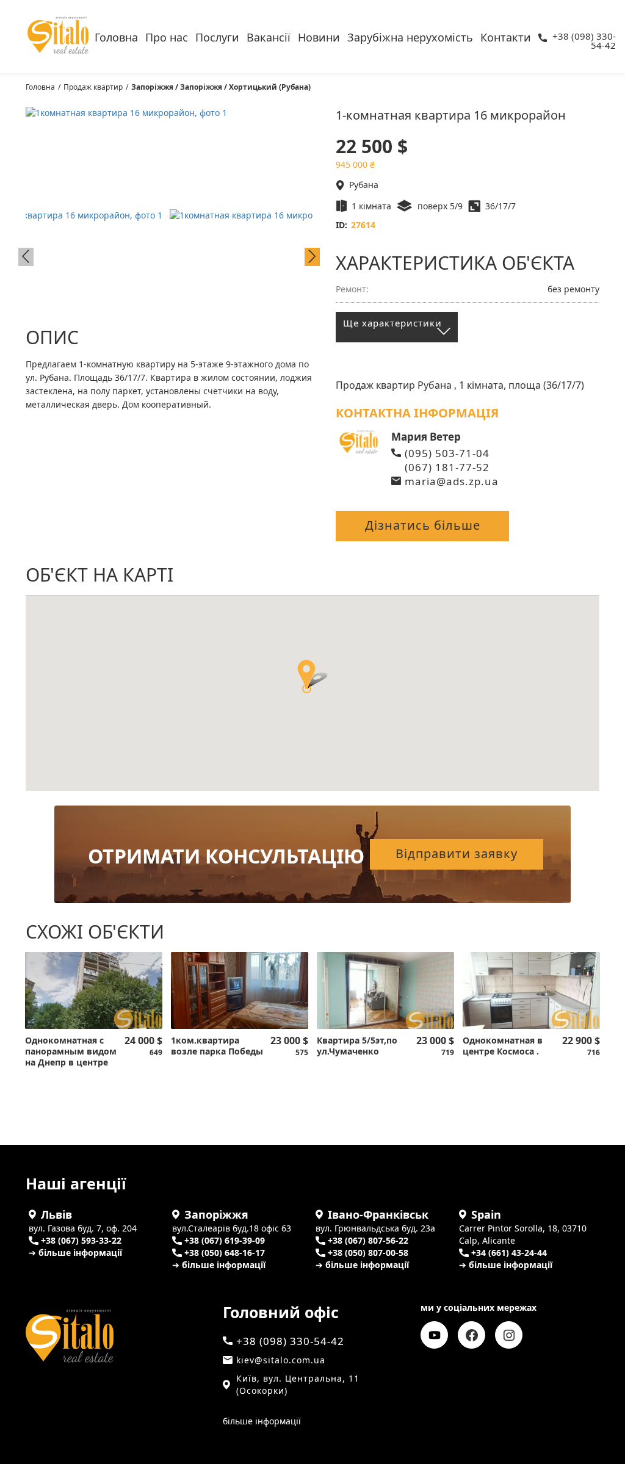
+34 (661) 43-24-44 (509, 1252)
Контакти (505, 36)
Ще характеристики (392, 323)
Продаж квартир (93, 87)
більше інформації (262, 1421)
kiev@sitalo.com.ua (280, 1360)
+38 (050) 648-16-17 (224, 1252)
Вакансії (269, 36)
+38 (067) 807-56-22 (368, 1240)
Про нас (166, 36)
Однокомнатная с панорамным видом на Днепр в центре (71, 1051)
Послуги (217, 36)
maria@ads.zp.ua (452, 481)
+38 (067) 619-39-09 (224, 1240)
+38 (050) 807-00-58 (368, 1252)
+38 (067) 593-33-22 (81, 1240)
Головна (116, 36)
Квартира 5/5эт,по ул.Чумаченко (357, 1046)
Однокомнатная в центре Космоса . (503, 1046)
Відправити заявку (457, 853)
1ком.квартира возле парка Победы (217, 1046)
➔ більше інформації (75, 1252)
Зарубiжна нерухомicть (410, 36)
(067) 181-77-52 (447, 467)
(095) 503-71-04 (447, 453)
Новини (319, 36)
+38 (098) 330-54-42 (584, 38)
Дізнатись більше (422, 525)
